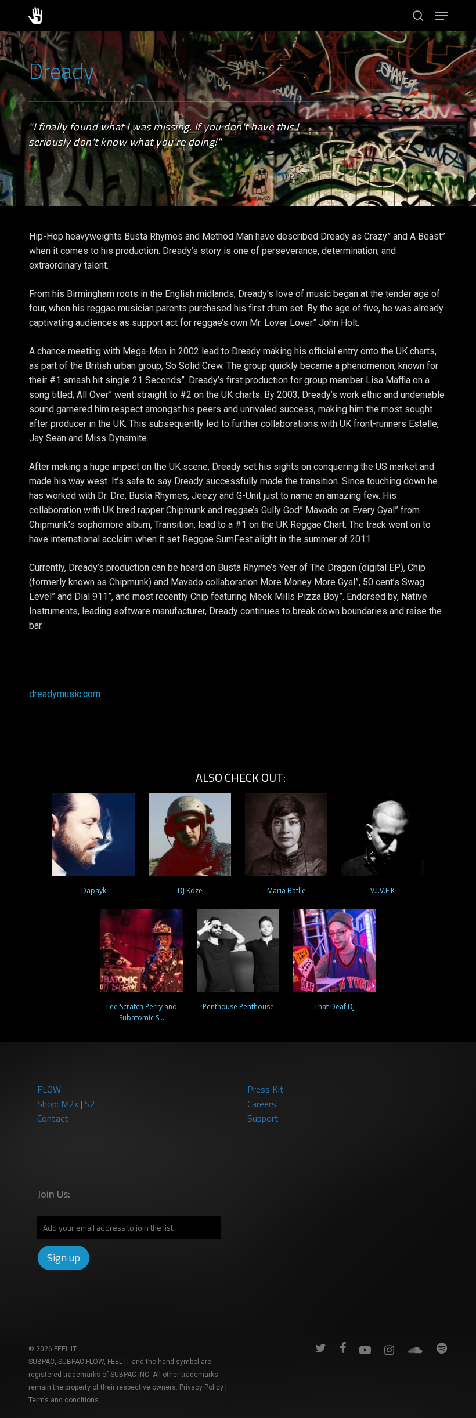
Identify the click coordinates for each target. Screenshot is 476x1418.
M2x (69, 1103)
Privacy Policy (201, 1387)
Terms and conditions (63, 1400)
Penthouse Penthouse (238, 1006)
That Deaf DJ (334, 1006)
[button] (441, 15)
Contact (52, 1118)
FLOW (49, 1089)
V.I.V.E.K (382, 890)
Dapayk (93, 890)
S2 (90, 1103)
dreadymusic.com (64, 693)
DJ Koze (190, 890)
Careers (261, 1103)
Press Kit (265, 1089)
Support (263, 1118)
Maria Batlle (286, 890)
